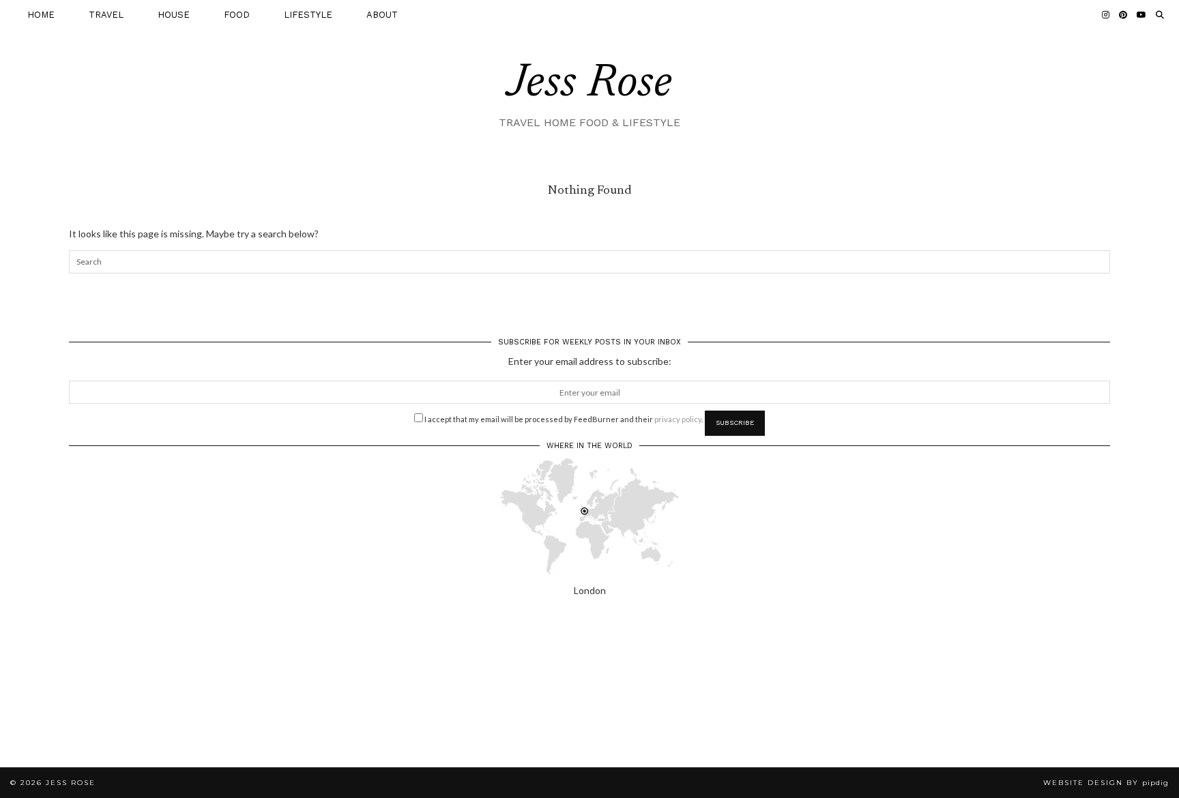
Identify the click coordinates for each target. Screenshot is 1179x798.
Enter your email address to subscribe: (589, 361)
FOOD (237, 15)
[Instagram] (1105, 15)
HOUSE (174, 15)
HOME (41, 15)
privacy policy (677, 419)
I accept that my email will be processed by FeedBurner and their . (563, 419)
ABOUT (382, 15)
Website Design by (1106, 782)
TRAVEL (106, 15)
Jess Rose (589, 84)
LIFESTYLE (308, 15)
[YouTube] (1141, 15)
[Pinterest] (1123, 15)
